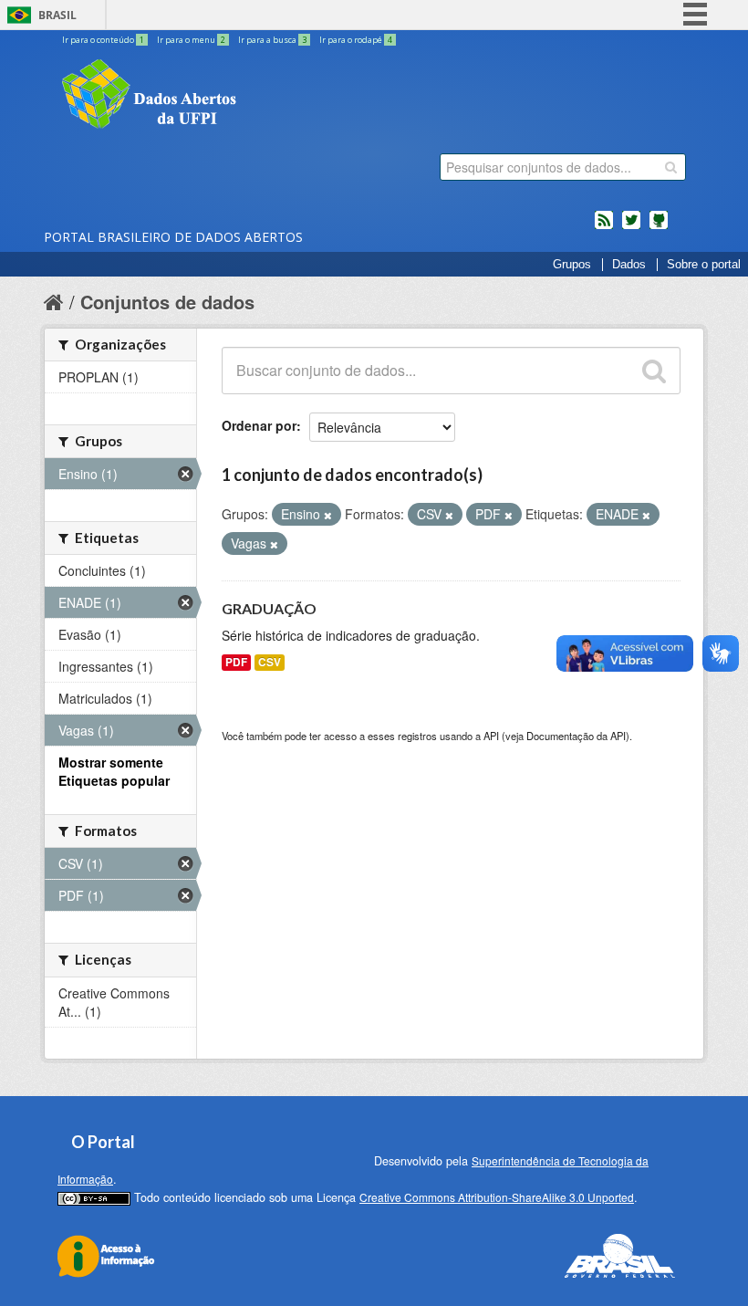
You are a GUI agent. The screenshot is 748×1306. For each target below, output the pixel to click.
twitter (631, 227)
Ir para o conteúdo (103, 40)
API (491, 735)
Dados (629, 264)
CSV (269, 662)
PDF (236, 662)
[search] (671, 167)
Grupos (572, 264)
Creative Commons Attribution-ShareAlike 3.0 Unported (496, 1197)
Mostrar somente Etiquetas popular (114, 771)
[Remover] (328, 514)
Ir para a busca (272, 40)
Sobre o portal (704, 264)
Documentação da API (576, 735)
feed (604, 227)
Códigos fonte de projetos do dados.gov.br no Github (658, 227)
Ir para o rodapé (355, 40)
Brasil (57, 15)
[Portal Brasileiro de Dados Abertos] (258, 95)
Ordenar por (259, 425)
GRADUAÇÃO (269, 608)
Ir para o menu (191, 40)
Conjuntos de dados (167, 301)
